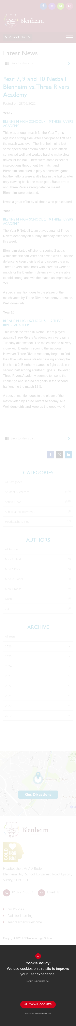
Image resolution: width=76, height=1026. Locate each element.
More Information (38, 981)
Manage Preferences (38, 1013)
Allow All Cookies (38, 1004)
